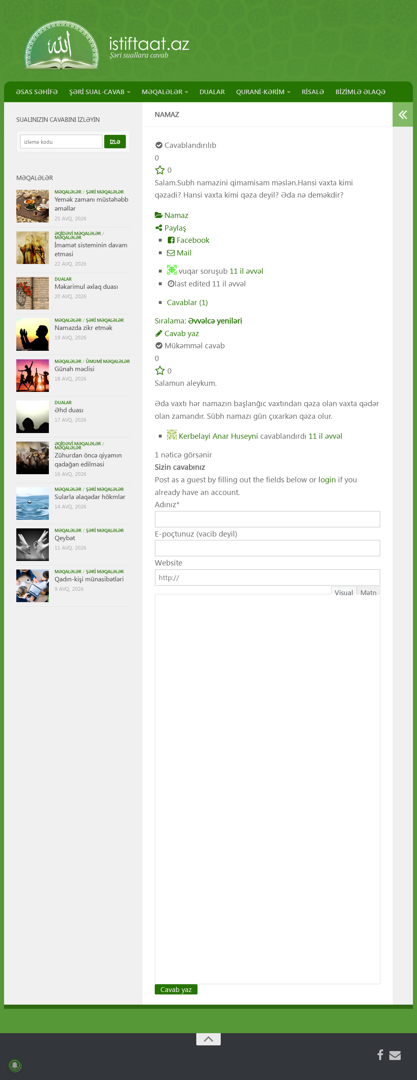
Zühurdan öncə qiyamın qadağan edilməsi (88, 459)
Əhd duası (69, 409)
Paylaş (174, 227)
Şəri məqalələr (105, 191)
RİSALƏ (313, 91)
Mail (183, 252)
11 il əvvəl (246, 271)
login (327, 479)
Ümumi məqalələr (108, 361)
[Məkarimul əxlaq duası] (32, 293)
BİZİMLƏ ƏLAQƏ (361, 91)
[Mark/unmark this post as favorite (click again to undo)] (160, 170)
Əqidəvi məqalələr (78, 233)
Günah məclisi (74, 368)
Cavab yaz (180, 333)
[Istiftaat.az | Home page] (107, 44)
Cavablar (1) (187, 302)
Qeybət (65, 537)
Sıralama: (198, 320)
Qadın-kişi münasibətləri (89, 578)
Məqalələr (68, 191)
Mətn (368, 591)
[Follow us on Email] (395, 1055)
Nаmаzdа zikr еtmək (83, 327)
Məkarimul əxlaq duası (86, 286)
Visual (344, 591)
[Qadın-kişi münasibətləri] (32, 586)
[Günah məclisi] (32, 375)
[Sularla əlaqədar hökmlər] (32, 503)
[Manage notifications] (14, 1065)
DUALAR (212, 91)
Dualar (63, 279)
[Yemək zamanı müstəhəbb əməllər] (32, 206)
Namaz (175, 215)
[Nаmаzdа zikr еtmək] (32, 334)
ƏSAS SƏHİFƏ (37, 91)
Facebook (192, 240)
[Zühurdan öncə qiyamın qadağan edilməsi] (32, 458)
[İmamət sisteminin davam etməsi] (32, 247)
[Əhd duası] (32, 416)
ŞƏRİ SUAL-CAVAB (97, 91)
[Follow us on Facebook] (380, 1055)
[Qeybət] (32, 544)
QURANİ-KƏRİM (260, 91)
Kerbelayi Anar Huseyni (218, 435)
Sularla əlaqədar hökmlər (90, 496)
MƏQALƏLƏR (162, 91)
